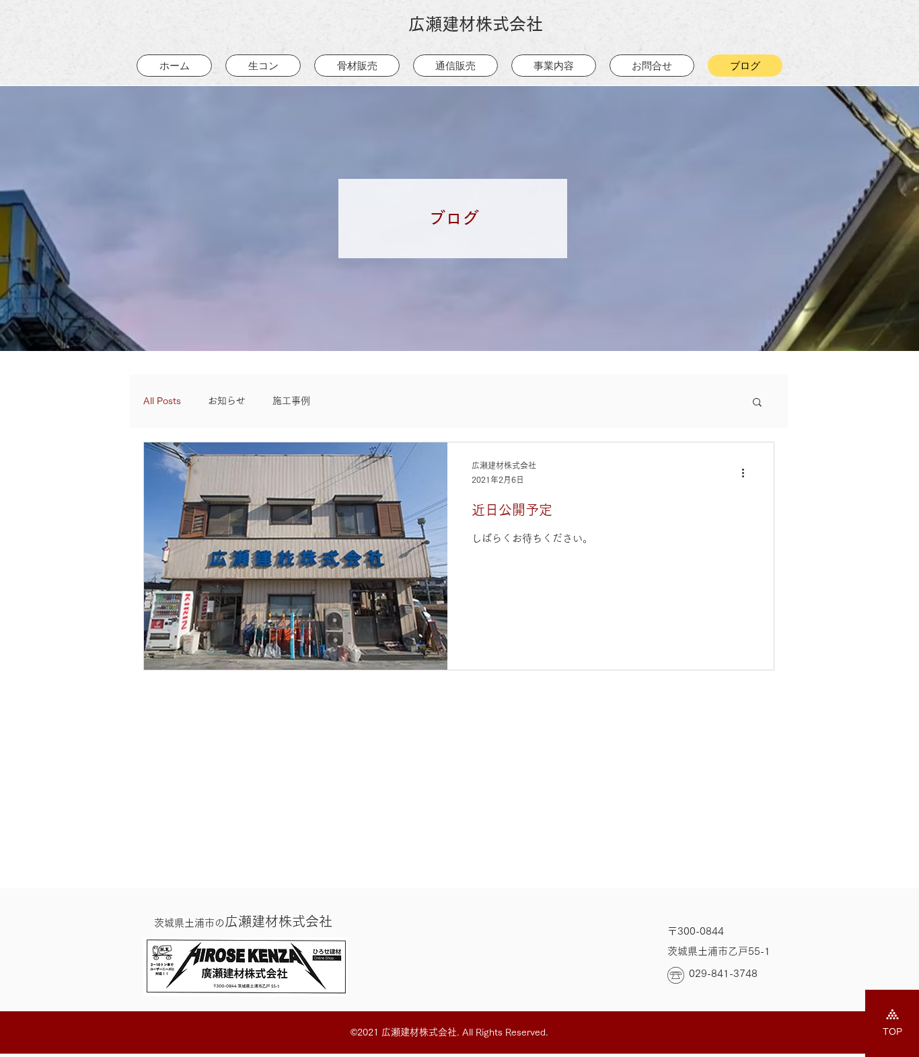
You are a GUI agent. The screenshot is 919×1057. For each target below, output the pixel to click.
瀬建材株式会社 (243, 921)
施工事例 (291, 400)
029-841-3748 (723, 973)
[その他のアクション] (747, 473)
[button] (757, 403)
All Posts (162, 400)
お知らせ (227, 400)
